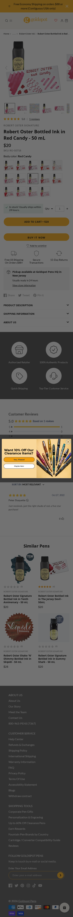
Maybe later (19, 466)
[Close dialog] (68, 441)
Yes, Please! (19, 459)
